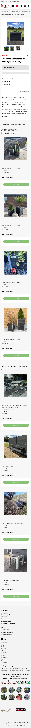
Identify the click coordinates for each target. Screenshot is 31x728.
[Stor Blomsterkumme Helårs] (15, 322)
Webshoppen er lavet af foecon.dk (15, 725)
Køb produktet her (9, 67)
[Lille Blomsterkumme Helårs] (15, 265)
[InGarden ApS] (7, 6)
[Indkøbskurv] (24, 6)
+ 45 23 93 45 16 (6, 1)
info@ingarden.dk (17, 1)
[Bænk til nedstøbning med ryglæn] (15, 506)
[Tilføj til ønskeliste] (27, 55)
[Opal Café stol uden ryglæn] (15, 563)
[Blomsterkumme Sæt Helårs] (15, 151)
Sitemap (3, 636)
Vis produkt (16, 184)
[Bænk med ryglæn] (15, 449)
